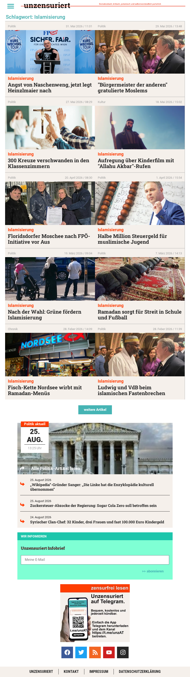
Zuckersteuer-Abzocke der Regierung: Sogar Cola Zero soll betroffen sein (93, 505)
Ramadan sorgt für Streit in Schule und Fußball (140, 314)
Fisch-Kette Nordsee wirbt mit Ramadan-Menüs (45, 390)
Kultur (101, 102)
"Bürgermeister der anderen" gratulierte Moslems (132, 87)
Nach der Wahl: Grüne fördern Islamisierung (44, 314)
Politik (12, 26)
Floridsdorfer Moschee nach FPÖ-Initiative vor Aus (49, 239)
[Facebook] (67, 652)
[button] (10, 6)
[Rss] (95, 652)
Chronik (13, 329)
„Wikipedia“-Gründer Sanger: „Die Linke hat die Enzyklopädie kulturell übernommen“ (92, 487)
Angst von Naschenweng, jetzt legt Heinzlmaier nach (50, 87)
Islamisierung (21, 78)
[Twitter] (81, 652)
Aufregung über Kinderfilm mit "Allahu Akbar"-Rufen (136, 163)
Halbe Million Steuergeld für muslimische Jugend (132, 239)
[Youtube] (109, 652)
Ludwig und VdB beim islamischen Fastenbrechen (131, 390)
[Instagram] (123, 652)
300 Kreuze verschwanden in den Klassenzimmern (48, 163)
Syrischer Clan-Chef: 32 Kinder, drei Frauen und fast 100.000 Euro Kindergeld (97, 521)
